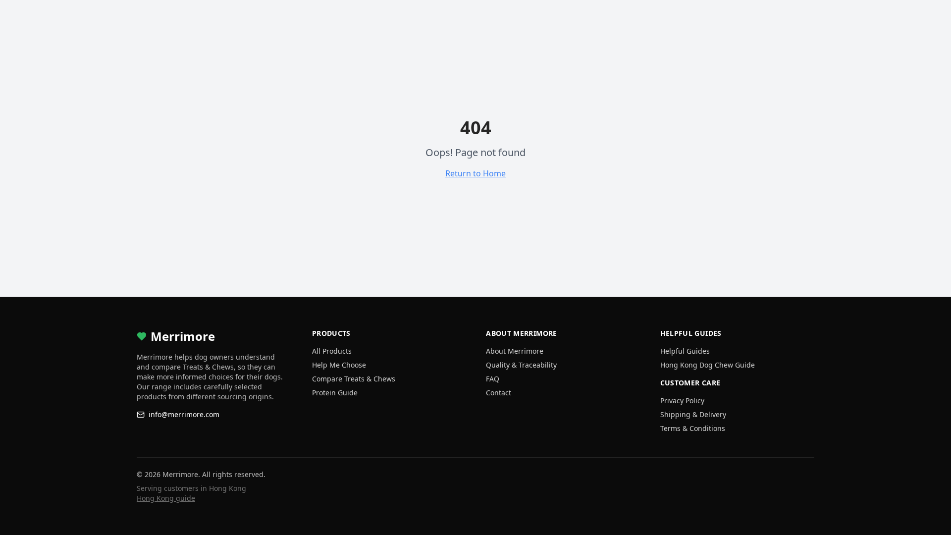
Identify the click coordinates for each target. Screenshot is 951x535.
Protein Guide (335, 392)
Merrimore (183, 336)
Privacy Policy (682, 400)
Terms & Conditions (692, 428)
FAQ (492, 378)
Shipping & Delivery (693, 414)
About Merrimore (514, 351)
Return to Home (475, 173)
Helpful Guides (685, 351)
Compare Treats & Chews (353, 378)
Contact (498, 392)
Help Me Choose (339, 365)
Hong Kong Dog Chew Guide (707, 365)
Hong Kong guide (166, 498)
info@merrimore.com (184, 414)
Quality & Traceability (521, 365)
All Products (332, 351)
